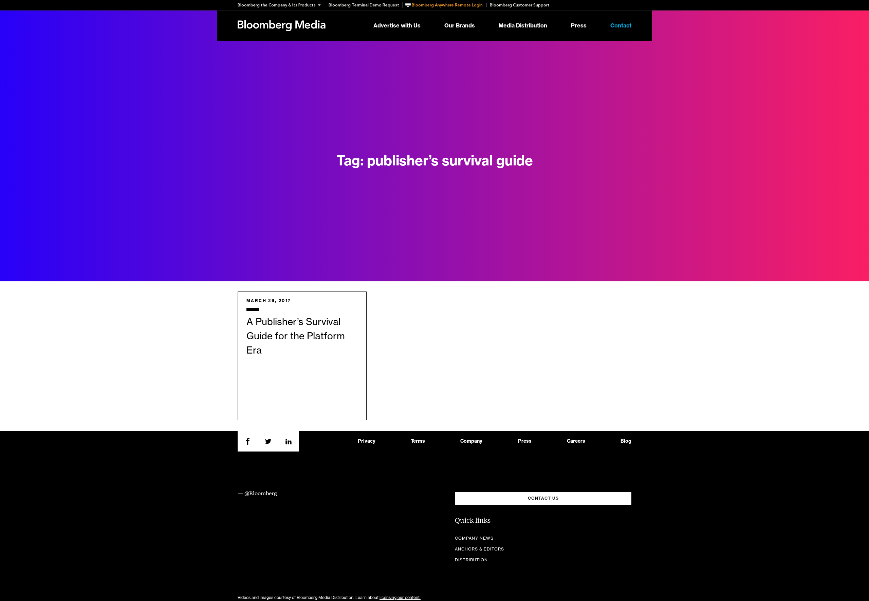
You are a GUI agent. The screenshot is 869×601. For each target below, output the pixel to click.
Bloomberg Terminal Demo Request (364, 5)
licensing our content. (400, 598)
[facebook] (248, 441)
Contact (620, 25)
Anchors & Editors (479, 549)
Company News (474, 538)
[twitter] (268, 441)
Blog (626, 441)
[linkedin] (288, 441)
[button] (281, 5)
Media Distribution (523, 25)
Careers (576, 441)
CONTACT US (543, 498)
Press (579, 25)
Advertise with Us (397, 25)
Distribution (471, 560)
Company (471, 441)
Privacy (366, 441)
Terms (418, 441)
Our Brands (459, 25)
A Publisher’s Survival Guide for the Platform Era (295, 336)
